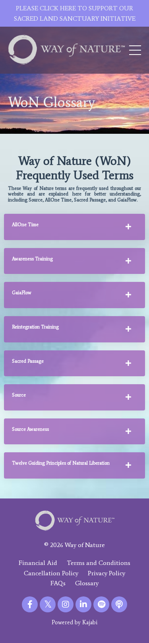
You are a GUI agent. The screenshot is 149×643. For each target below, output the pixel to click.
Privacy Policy (106, 573)
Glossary (87, 583)
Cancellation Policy (51, 573)
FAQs (58, 583)
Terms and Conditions (98, 563)
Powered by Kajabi (74, 622)
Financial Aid (38, 563)
